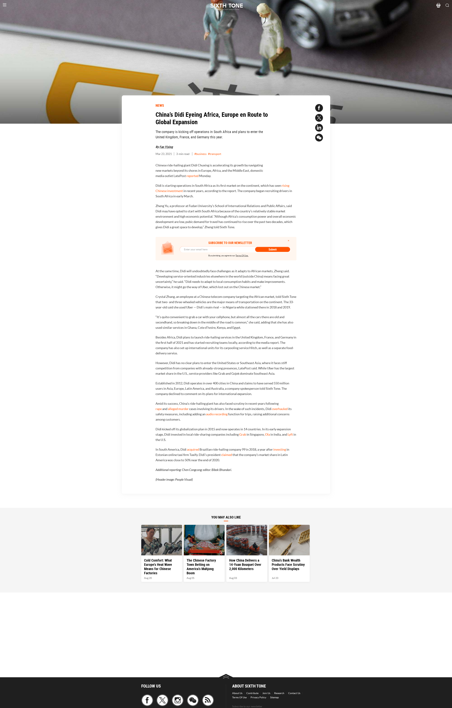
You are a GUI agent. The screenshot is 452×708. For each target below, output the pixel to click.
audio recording (217, 414)
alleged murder (178, 409)
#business (200, 153)
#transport (214, 153)
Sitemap (274, 697)
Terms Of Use (239, 697)
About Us (237, 693)
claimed (226, 455)
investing (279, 449)
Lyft (290, 434)
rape (159, 409)
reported (192, 176)
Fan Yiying (166, 147)
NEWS (160, 105)
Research (279, 693)
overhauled (280, 409)
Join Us (266, 693)
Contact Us (294, 693)
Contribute (252, 693)
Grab (242, 434)
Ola (267, 434)
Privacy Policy (258, 697)
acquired (193, 449)
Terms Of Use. (242, 255)
